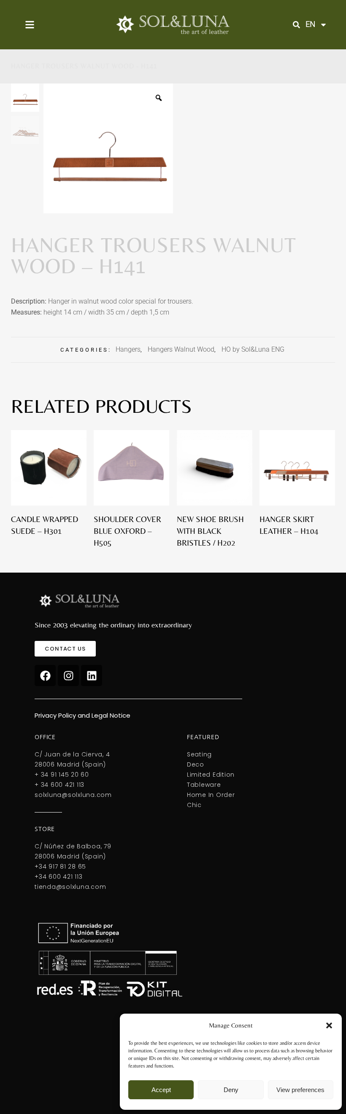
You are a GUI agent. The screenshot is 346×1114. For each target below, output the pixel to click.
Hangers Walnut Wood (181, 349)
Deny (231, 1089)
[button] (329, 1025)
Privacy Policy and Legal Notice (82, 715)
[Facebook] (45, 675)
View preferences (300, 1089)
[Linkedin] (91, 675)
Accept (161, 1089)
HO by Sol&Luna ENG (253, 349)
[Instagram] (68, 675)
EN (310, 24)
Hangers (128, 349)
